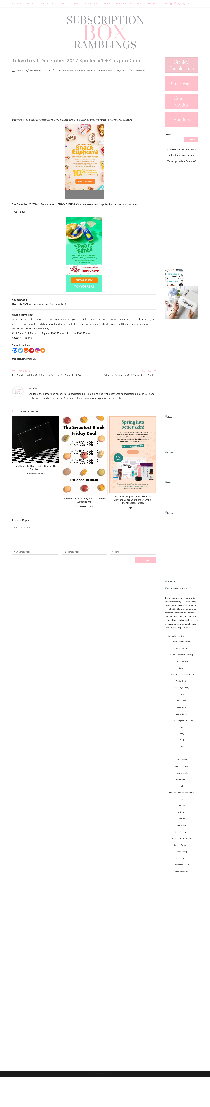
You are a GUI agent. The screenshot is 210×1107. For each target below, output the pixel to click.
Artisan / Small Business (181, 641)
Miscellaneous (181, 779)
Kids (181, 746)
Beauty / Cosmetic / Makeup (181, 654)
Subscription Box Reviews (181, 149)
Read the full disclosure (121, 119)
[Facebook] (14, 350)
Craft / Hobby (181, 681)
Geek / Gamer (181, 714)
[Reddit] (26, 350)
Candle (181, 668)
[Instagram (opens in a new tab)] (179, 3)
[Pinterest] (31, 350)
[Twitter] (20, 350)
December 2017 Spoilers (26, 359)
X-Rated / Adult (181, 871)
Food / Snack (181, 700)
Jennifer (19, 70)
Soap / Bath (181, 825)
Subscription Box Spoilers (181, 155)
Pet (181, 799)
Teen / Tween (181, 858)
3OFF (25, 304)
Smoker (181, 818)
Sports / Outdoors (181, 845)
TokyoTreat (121, 70)
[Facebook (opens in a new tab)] (171, 3)
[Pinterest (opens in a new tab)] (175, 3)
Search (168, 134)
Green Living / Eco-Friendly (181, 720)
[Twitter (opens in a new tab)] (166, 3)
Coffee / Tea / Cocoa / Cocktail (181, 674)
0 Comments (139, 70)
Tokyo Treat (40, 204)
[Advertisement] (84, 98)
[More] (42, 350)
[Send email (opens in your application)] (188, 3)
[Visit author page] (18, 391)
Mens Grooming (181, 766)
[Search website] (195, 4)
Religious (181, 812)
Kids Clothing (181, 740)
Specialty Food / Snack (181, 838)
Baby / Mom (181, 648)
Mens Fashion (181, 759)
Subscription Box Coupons (70, 70)
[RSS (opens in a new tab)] (184, 3)
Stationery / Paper (181, 851)
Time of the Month (181, 864)
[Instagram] (37, 350)
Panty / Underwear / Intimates (181, 792)
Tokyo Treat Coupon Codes (99, 70)
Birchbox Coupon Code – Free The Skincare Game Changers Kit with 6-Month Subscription (133, 500)
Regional (27, 337)
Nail (181, 786)
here (188, 627)
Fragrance (181, 707)
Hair (181, 727)
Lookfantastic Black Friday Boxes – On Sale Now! (35, 467)
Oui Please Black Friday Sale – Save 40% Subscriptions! (84, 500)
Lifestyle (181, 753)
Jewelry (181, 733)
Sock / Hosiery (181, 832)
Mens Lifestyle (181, 773)
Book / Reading (181, 661)
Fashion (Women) (181, 687)
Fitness (181, 694)
